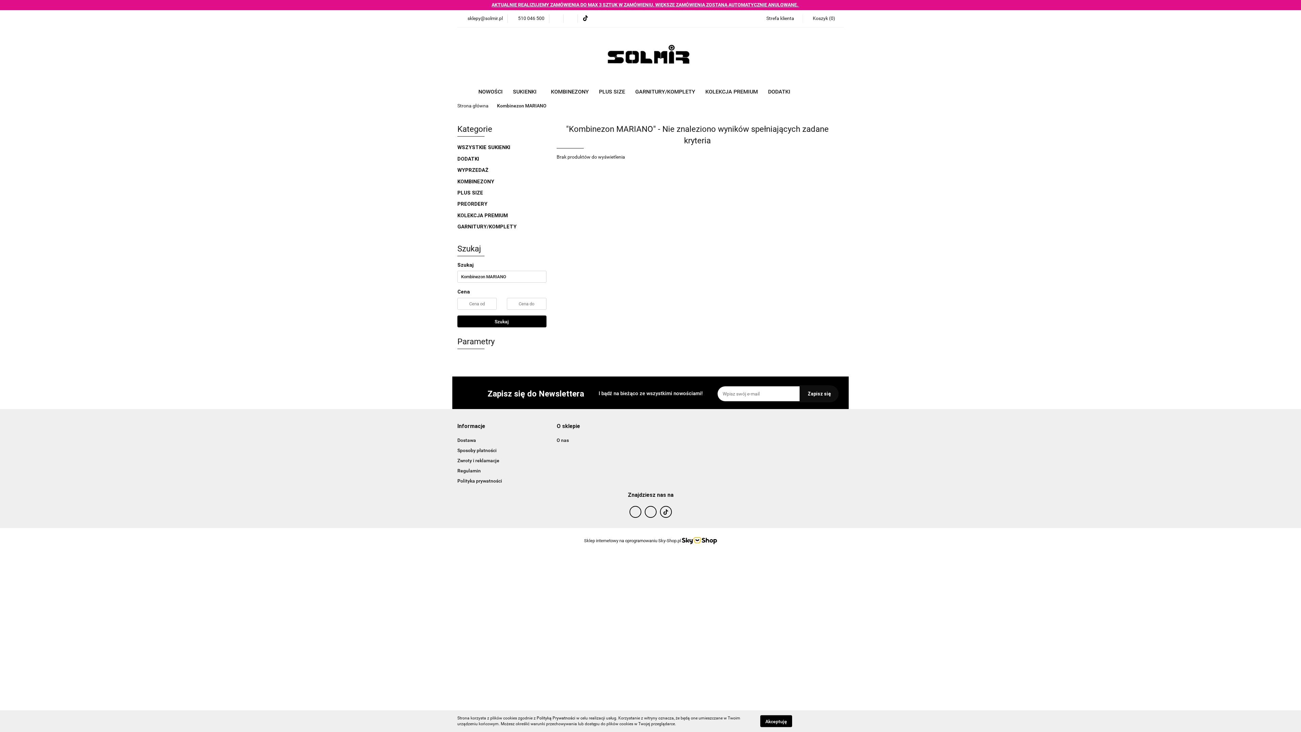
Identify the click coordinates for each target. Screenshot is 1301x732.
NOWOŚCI (490, 91)
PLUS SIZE (612, 91)
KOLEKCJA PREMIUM (731, 91)
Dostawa (466, 440)
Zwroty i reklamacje (478, 460)
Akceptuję (776, 721)
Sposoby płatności (477, 450)
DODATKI (468, 159)
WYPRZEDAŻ (473, 170)
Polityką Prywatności (556, 718)
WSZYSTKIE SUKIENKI (484, 147)
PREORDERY (472, 204)
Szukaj (502, 321)
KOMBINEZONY (570, 91)
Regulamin (469, 470)
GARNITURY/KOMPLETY (665, 91)
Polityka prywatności (479, 481)
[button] (823, 18)
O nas (563, 440)
